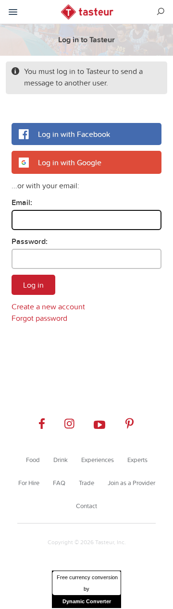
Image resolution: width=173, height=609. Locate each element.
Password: (30, 241)
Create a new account (48, 306)
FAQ (59, 482)
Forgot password (39, 318)
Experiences (97, 459)
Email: (22, 202)
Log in (33, 285)
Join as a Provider (131, 482)
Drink (60, 459)
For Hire (28, 482)
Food (33, 459)
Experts (137, 459)
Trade (86, 482)
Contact (86, 505)
